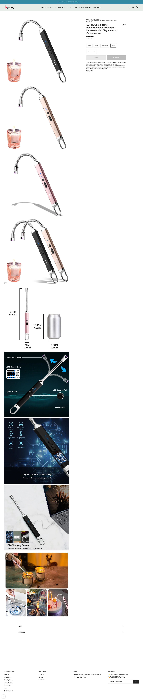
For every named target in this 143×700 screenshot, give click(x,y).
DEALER (41, 674)
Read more (89, 70)
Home (87, 19)
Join (136, 681)
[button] (90, 36)
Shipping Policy (8, 680)
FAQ (20, 626)
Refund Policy (8, 677)
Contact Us (7, 685)
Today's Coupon (8, 690)
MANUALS (42, 680)
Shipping (21, 632)
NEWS (41, 677)
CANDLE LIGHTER (95, 19)
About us (6, 674)
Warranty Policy (8, 682)
